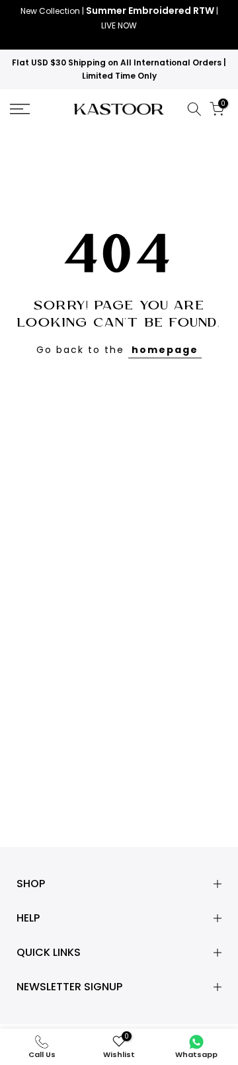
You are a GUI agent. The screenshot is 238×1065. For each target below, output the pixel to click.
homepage (165, 349)
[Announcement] (119, 24)
